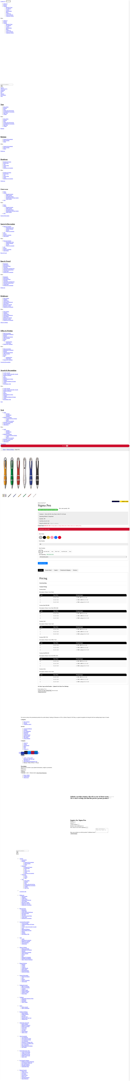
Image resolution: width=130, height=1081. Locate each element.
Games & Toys (25, 1072)
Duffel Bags (5, 264)
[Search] (2, 86)
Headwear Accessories (8, 168)
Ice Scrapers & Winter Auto (27, 1043)
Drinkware (4, 296)
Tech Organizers (6, 423)
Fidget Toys (24, 1071)
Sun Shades (24, 1047)
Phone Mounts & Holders (27, 1046)
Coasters (23, 967)
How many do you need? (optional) (78, 827)
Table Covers (24, 1032)
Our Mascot (8, 8)
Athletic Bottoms (9, 229)
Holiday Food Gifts (26, 1055)
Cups (4, 376)
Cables (7, 419)
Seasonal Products (25, 1077)
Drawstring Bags (6, 266)
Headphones (8, 415)
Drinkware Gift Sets (7, 304)
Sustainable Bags (25, 1066)
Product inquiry (116, 501)
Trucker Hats (6, 165)
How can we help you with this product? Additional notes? (83, 832)
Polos (4, 109)
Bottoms (3, 137)
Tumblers (5, 299)
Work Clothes (24, 1002)
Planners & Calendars (8, 344)
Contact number (73, 824)
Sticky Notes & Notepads (27, 959)
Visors (4, 166)
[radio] (40, 537)
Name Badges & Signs (8, 379)
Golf (4, 232)
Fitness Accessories (10, 231)
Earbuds (7, 413)
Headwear (4, 159)
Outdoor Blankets (25, 991)
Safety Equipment (25, 1008)
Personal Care (25, 1016)
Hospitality (24, 1001)
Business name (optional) (75, 826)
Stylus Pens (8, 343)
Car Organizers (25, 1041)
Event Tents (24, 1027)
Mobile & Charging (7, 417)
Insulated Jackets (9, 194)
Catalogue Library (10, 16)
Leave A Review (9, 14)
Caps (4, 164)
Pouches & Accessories (8, 272)
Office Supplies (6, 338)
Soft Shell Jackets (9, 196)
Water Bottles (6, 298)
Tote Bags (5, 267)
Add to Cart (125, 501)
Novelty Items (25, 1075)
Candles (23, 965)
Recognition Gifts (7, 383)
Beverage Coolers (7, 305)
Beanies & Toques (7, 161)
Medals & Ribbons (7, 375)
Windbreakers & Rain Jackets (12, 197)
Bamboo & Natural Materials (28, 1061)
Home (4, 449)
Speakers (8, 416)
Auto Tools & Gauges (26, 1038)
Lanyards (24, 1030)
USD (9, 1)
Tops (2, 104)
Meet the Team (9, 7)
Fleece (4, 191)
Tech (2, 410)
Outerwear (24, 874)
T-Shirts (5, 114)
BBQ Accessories (25, 986)
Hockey (5, 233)
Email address (41, 689)
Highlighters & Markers (8, 334)
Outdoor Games (25, 992)
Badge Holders (25, 1024)
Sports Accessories (7, 235)
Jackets (4, 193)
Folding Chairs (25, 990)
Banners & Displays (26, 1025)
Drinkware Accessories (8, 307)
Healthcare (24, 999)
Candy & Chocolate (26, 1052)
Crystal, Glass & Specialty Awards (10, 374)
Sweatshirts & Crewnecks (8, 111)
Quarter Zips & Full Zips (8, 110)
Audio (4, 412)
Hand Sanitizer (25, 1013)
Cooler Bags (6, 271)
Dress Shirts (5, 107)
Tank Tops (5, 113)
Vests (4, 200)
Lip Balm (24, 1015)
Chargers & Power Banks (11, 418)
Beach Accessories (26, 987)
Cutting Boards (25, 968)
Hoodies (5, 108)
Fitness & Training (7, 226)
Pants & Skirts (6, 140)
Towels (7, 230)
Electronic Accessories (8, 422)
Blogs (7, 12)
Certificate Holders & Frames (9, 381)
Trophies (5, 380)
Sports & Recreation (8, 224)
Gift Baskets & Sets (26, 1054)
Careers (7, 9)
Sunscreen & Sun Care (26, 1018)
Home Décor (24, 969)
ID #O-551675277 (42, 503)
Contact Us (3, 1)
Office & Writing (7, 331)
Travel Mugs (6, 303)
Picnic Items (24, 993)
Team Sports (6, 236)
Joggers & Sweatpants (8, 139)
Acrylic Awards (6, 372)
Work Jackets (9, 199)
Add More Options (42, 563)
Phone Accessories (10, 421)
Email (22, 770)
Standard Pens (9, 341)
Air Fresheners (25, 1037)
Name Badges (25, 1031)
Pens (4, 340)
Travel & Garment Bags (8, 269)
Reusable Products (26, 1065)
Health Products (25, 1014)
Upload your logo (42, 690)
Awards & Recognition (8, 370)
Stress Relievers (25, 1078)
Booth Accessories (26, 1026)
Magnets (5, 335)
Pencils (4, 339)
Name (22, 768)
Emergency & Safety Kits (27, 1042)
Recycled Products (26, 1064)
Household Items (25, 970)
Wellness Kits (24, 1019)
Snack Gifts (24, 1056)
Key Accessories (25, 1044)
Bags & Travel (6, 261)
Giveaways (24, 1028)
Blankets (23, 964)
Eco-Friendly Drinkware (27, 1062)
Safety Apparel (25, 1007)
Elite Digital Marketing (42, 772)
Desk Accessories (7, 333)
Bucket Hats (6, 163)
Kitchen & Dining (25, 971)
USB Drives (6, 424)
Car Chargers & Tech (26, 1039)
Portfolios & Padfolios (26, 958)
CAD (15, 1)
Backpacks (5, 263)
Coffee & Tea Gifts (26, 1053)
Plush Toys (24, 1076)
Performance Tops (10, 227)
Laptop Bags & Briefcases (8, 268)
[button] (65, 18)
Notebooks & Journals (8, 336)
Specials (5, 5)
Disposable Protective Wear (27, 998)
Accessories (24, 859)
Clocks (4, 382)
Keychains (24, 1073)
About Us (5, 3)
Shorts (4, 141)
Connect (5, 6)
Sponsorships (9, 11)
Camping (24, 988)
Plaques (5, 377)
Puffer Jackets (9, 195)
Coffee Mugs (6, 300)
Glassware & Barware (8, 302)
